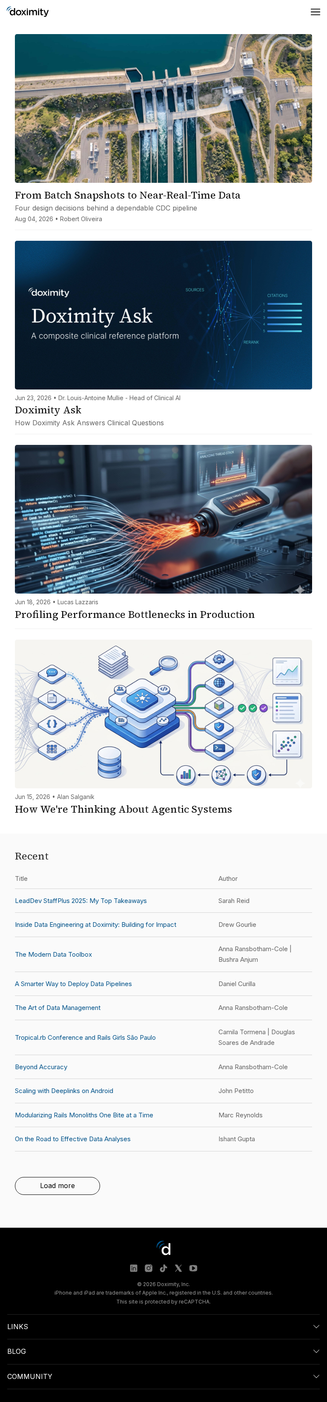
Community (29, 1376)
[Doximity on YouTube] (193, 1268)
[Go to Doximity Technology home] (27, 11)
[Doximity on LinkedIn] (133, 1268)
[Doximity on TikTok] (163, 1268)
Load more (57, 1185)
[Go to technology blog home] (163, 1247)
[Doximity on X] (178, 1268)
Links (17, 1326)
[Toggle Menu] (315, 12)
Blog (16, 1351)
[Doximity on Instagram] (148, 1268)
